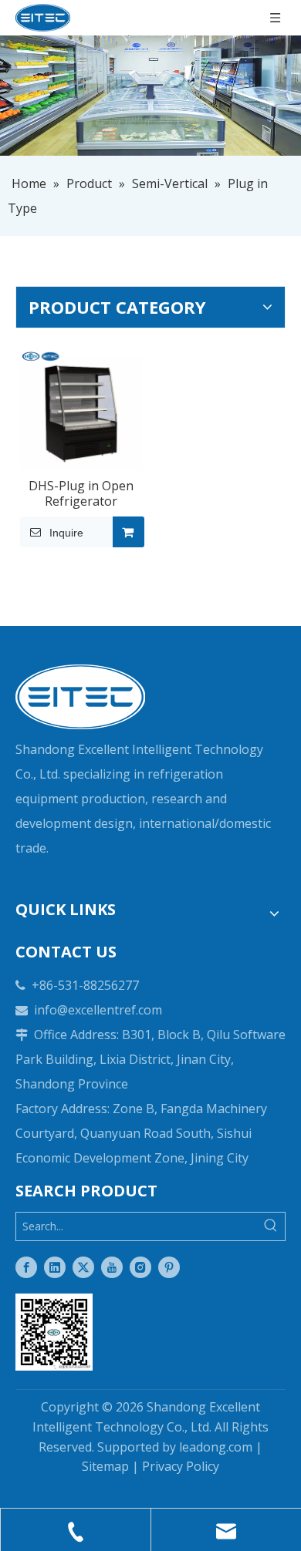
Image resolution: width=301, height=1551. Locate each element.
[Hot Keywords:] (271, 1226)
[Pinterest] (169, 1267)
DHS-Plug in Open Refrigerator (81, 493)
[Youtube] (112, 1267)
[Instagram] (140, 1267)
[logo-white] (80, 696)
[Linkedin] (55, 1267)
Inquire (66, 533)
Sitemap (105, 1466)
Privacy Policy (180, 1466)
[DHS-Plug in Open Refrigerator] (81, 407)
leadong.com (215, 1446)
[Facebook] (26, 1267)
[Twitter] (83, 1267)
